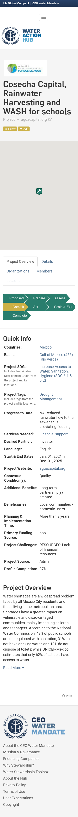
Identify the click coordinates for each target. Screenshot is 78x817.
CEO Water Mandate (45, 3)
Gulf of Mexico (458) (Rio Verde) (56, 356)
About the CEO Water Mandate (28, 745)
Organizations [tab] (17, 271)
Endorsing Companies (21, 758)
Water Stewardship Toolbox (26, 772)
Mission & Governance (21, 752)
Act (35, 307)
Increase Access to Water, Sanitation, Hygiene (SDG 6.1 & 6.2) (56, 373)
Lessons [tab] (13, 280)
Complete (19, 315)
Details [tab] (47, 261)
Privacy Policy (14, 785)
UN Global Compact (16, 3)
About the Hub (15, 778)
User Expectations (18, 798)
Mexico (46, 347)
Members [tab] (44, 271)
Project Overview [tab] (20, 261)
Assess (59, 298)
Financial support (54, 434)
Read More (12, 667)
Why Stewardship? (18, 765)
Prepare (39, 298)
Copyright (11, 804)
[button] (39, 191)
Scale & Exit (63, 307)
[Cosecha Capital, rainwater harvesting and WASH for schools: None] (25, 68)
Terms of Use (14, 791)
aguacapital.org (34, 119)
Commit (18, 307)
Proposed (16, 298)
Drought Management (51, 396)
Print (68, 695)
